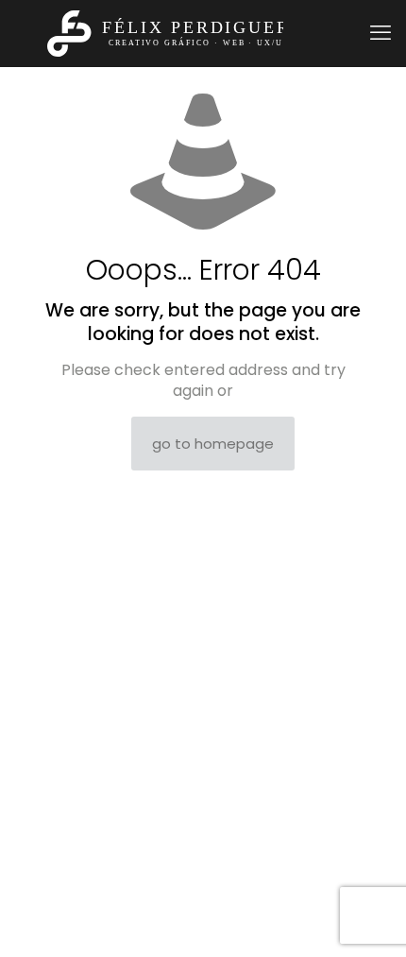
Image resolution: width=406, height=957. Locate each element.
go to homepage (213, 443)
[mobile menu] (380, 33)
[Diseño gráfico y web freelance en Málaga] (182, 33)
